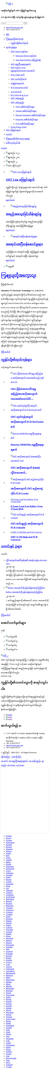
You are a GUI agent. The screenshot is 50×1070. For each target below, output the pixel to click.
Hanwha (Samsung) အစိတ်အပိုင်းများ (31, 115)
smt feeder (20, 765)
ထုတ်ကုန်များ (11, 47)
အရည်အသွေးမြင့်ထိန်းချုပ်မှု (23, 213)
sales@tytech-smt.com (14, 745)
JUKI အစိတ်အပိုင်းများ (25, 107)
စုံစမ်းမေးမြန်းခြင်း (8, 709)
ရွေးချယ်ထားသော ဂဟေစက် (23, 71)
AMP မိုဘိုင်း (16, 757)
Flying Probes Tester (18, 127)
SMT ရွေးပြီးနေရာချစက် (21, 64)
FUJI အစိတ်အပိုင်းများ (25, 124)
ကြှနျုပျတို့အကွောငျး (14, 39)
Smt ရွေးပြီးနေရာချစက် (18, 761)
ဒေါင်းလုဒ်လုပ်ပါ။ (13, 143)
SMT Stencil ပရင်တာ (19, 51)
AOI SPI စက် (16, 92)
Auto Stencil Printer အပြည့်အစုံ (28, 60)
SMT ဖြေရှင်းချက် (13, 130)
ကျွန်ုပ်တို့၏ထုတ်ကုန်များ (16, 359)
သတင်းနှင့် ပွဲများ (11, 546)
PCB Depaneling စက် (19, 88)
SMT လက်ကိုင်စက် (18, 79)
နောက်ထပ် (10, 200)
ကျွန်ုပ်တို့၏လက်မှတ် (19, 43)
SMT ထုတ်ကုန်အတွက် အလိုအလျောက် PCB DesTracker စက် (27, 421)
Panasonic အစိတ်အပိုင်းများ (27, 119)
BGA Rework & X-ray (19, 95)
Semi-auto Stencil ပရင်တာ (26, 56)
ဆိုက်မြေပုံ (5, 757)
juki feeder (11, 765)
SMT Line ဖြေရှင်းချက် (20, 179)
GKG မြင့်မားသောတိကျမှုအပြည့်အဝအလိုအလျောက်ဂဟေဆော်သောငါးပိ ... (24, 393)
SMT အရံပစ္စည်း (17, 98)
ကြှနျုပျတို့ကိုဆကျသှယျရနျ (18, 139)
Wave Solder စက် (18, 75)
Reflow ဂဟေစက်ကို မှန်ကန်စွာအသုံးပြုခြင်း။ (24, 592)
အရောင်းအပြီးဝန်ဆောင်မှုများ (24, 244)
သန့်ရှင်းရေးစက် (17, 83)
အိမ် (7, 35)
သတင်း (9, 134)
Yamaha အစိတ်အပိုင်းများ (26, 111)
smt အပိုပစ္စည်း (35, 761)
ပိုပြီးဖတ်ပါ (5, 352)
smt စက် (4, 761)
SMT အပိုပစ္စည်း (17, 102)
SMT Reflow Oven (18, 68)
